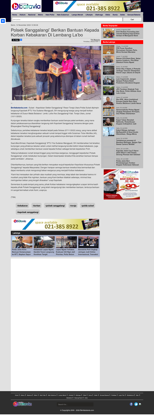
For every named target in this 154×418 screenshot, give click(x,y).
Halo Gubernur (63, 15)
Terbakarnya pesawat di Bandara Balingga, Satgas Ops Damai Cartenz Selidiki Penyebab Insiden (128, 143)
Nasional (31, 15)
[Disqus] (55, 292)
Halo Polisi (50, 15)
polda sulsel (88, 205)
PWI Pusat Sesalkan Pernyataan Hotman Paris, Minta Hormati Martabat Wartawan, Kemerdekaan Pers (128, 51)
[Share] (2, 21)
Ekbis (108, 15)
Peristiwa (113, 395)
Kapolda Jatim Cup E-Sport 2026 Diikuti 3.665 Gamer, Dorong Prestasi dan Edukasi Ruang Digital (128, 153)
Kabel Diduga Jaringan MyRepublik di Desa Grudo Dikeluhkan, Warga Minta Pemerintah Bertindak (127, 133)
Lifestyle (89, 15)
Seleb (122, 15)
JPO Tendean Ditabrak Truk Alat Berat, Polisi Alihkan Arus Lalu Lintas (128, 91)
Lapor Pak (121, 395)
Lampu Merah (77, 15)
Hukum (23, 15)
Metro (40, 15)
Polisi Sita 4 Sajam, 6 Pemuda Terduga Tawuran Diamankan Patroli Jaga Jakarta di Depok (128, 70)
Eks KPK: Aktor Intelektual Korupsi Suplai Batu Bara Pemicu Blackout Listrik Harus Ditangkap (128, 102)
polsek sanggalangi (55, 205)
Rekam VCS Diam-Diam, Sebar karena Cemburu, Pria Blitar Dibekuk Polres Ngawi (128, 60)
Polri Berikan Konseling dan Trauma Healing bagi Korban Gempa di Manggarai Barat (128, 33)
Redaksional (130, 395)
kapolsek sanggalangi (28, 212)
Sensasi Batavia (133, 15)
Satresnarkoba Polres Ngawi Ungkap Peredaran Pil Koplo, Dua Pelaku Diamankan (128, 111)
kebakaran (23, 205)
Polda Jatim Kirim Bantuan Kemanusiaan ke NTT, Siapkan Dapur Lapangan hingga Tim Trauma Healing (21, 254)
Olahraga (99, 15)
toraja (73, 205)
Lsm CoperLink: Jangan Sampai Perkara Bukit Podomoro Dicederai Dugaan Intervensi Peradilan (128, 82)
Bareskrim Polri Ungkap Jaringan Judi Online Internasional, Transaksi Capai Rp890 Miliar (88, 253)
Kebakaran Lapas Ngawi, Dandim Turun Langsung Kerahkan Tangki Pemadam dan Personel (44, 253)
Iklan (137, 395)
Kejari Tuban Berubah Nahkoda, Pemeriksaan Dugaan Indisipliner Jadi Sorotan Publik (126, 123)
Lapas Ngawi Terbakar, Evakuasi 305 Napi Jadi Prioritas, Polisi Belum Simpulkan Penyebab (65, 253)
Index (86, 398)
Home (14, 15)
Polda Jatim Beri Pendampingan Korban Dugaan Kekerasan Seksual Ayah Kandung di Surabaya (127, 164)
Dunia (115, 15)
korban (37, 205)
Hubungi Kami (78, 398)
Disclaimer (69, 398)
